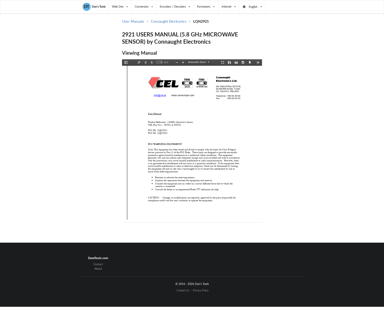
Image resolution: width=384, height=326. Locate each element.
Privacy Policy (201, 290)
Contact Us (183, 290)
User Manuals (133, 21)
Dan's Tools (95, 7)
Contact (98, 264)
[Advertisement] (296, 84)
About (98, 268)
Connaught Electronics (168, 21)
